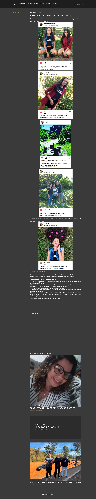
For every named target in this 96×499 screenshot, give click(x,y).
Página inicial (23, 3)
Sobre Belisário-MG (41, 3)
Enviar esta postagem (40, 308)
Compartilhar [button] (16, 12)
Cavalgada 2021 (52, 3)
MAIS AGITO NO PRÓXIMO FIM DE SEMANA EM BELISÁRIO (55, 482)
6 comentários (39, 484)
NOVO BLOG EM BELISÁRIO (47, 427)
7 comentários (44, 429)
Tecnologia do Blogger (49, 494)
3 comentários (39, 410)
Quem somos (31, 3)
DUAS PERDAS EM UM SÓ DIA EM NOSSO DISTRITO (52, 408)
